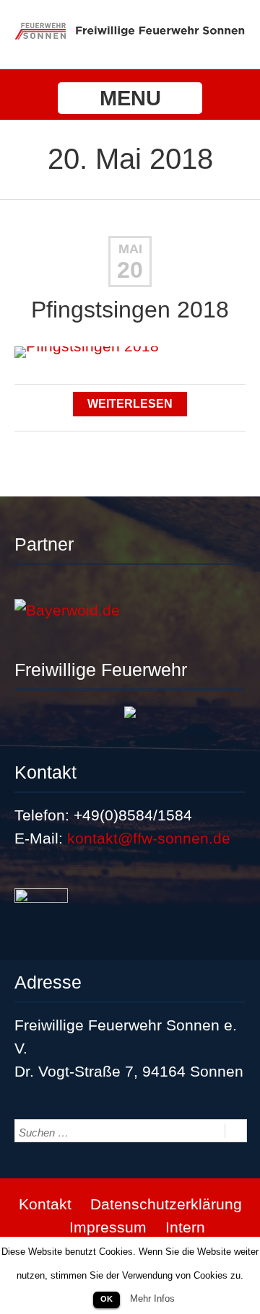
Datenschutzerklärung (166, 1204)
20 (130, 270)
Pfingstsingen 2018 (130, 310)
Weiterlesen (130, 404)
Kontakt (45, 1204)
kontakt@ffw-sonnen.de (148, 838)
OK (106, 1299)
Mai (130, 249)
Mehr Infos (152, 1298)
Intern (185, 1227)
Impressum (108, 1227)
